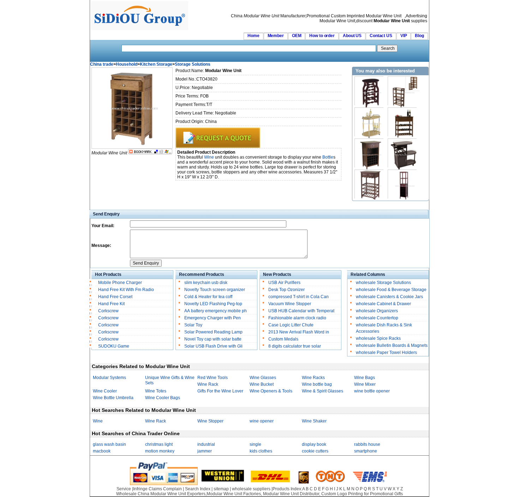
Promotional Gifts (386, 493)
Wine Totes (155, 391)
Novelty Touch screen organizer (214, 289)
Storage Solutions (192, 64)
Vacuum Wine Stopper (289, 303)
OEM (297, 35)
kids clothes (261, 451)
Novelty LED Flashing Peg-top (213, 303)
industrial (206, 444)
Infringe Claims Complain (157, 488)
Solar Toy (193, 325)
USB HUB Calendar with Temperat (301, 310)
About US (352, 35)
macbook (102, 451)
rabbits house (367, 444)
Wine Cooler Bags (162, 397)
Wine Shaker (314, 421)
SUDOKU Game (113, 346)
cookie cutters (315, 451)
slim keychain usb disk (205, 282)
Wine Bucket (262, 384)
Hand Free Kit (111, 303)
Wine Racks (313, 377)
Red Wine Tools (212, 377)
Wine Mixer (365, 384)
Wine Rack (207, 384)
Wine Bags (364, 377)
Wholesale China (132, 493)
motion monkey (159, 451)
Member (276, 35)
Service (124, 488)
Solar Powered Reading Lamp (213, 332)
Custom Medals (283, 339)
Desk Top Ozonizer (286, 289)
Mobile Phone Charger (120, 282)
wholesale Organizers (377, 310)
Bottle (327, 157)
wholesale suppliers (251, 488)
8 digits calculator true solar (294, 346)
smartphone (365, 451)
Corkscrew (108, 310)
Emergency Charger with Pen (212, 317)
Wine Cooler (105, 391)
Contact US (381, 35)
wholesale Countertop (377, 317)
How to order (322, 35)
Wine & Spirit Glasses (322, 391)
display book (314, 444)
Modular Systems (109, 377)
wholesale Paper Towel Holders (386, 352)
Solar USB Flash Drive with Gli (213, 346)
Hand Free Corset (115, 296)
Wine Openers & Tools (271, 391)
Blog (419, 35)
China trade (101, 64)
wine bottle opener (372, 391)
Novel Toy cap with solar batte (212, 339)
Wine (209, 157)
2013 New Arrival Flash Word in (298, 332)
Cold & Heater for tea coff (208, 296)
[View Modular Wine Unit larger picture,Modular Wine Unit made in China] (132, 147)
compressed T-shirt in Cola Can (298, 296)
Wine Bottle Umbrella (113, 397)
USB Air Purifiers (284, 282)
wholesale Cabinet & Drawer (383, 303)
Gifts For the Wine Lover (220, 391)
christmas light (159, 444)
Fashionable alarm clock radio (297, 317)
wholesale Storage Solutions (383, 282)
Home (253, 35)
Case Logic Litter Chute (291, 325)
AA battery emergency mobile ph (215, 310)
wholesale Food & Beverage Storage (391, 289)
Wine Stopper (210, 421)
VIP (403, 35)
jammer (204, 451)
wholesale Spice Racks (378, 338)
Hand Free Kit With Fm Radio (126, 289)
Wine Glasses (263, 377)
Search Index (197, 488)
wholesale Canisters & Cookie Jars (389, 296)
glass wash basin (109, 444)
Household (126, 64)
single (255, 444)
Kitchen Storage (156, 64)
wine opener (262, 421)
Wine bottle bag (317, 384)
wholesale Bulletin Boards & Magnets (392, 345)
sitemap (221, 488)
